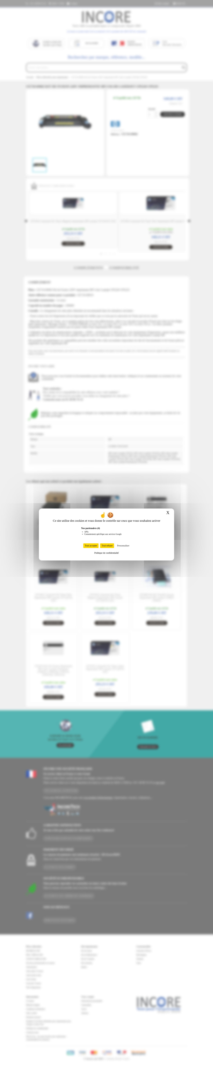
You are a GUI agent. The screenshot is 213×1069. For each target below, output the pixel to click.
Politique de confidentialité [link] (106, 553)
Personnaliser (123, 545)
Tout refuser (107, 545)
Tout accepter (91, 545)
